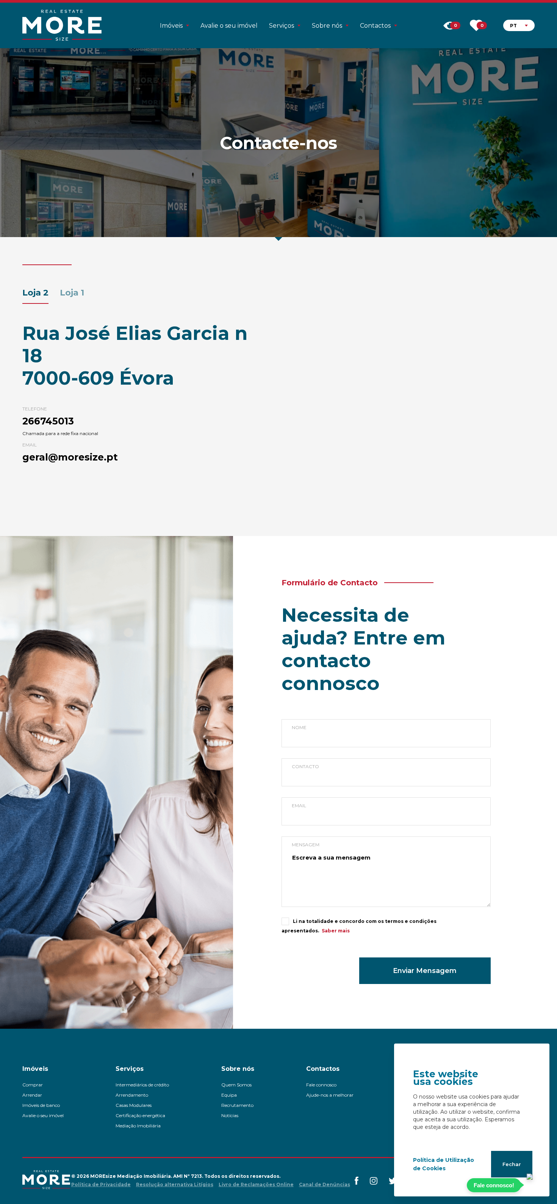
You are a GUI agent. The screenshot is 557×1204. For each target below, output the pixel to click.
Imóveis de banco (41, 1105)
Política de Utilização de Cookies (443, 1164)
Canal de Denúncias (324, 1184)
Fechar (511, 1164)
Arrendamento (132, 1095)
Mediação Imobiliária (138, 1126)
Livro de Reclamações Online (256, 1184)
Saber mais (336, 931)
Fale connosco (321, 1085)
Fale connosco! (494, 1185)
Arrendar (32, 1095)
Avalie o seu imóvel (229, 25)
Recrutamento (237, 1105)
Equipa (229, 1095)
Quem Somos (236, 1085)
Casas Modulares (134, 1105)
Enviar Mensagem (425, 971)
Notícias (229, 1115)
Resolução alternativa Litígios (174, 1184)
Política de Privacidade (101, 1184)
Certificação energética (140, 1115)
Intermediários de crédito (142, 1085)
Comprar (32, 1085)
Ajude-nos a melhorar (330, 1095)
